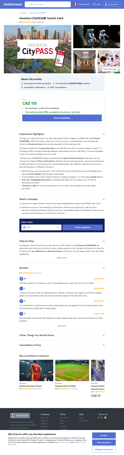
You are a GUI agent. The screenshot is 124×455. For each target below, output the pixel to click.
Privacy (44, 429)
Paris (62, 424)
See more (62, 326)
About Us (45, 418)
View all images (110, 69)
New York (64, 418)
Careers (44, 421)
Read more (62, 258)
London (63, 427)
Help (81, 418)
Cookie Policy (64, 442)
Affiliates (44, 424)
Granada (63, 429)
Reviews (44, 427)
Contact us (84, 421)
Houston (23, 13)
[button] (62, 134)
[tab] (62, 134)
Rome (62, 421)
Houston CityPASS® (37, 13)
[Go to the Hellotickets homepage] (13, 4)
